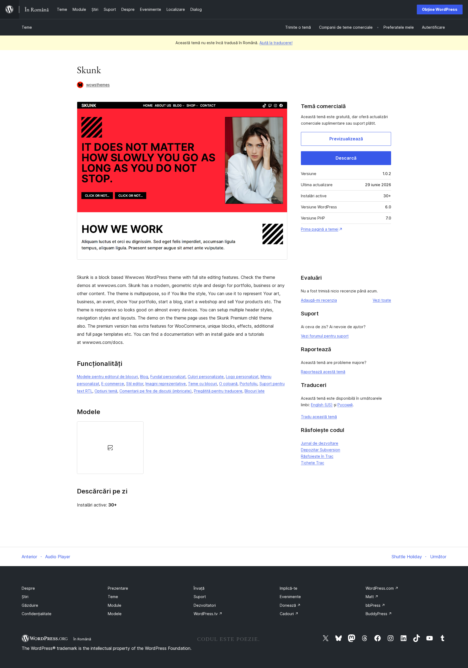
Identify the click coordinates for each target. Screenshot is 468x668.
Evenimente (290, 596)
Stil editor (134, 383)
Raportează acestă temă (323, 371)
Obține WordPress (439, 9)
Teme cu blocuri (202, 383)
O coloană (228, 383)
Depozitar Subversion (320, 449)
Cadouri (289, 613)
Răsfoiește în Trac (317, 456)
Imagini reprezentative (165, 383)
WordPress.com (382, 588)
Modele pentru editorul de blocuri (107, 376)
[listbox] (182, 447)
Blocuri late (255, 391)
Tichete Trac (312, 462)
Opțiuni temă (106, 391)
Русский (345, 404)
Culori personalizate (206, 376)
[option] (110, 447)
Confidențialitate (36, 613)
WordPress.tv (208, 613)
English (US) (322, 404)
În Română (82, 639)
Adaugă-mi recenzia (319, 300)
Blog (144, 376)
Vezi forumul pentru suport (325, 336)
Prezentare (118, 588)
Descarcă (346, 158)
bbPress (375, 605)
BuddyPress (379, 613)
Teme (27, 27)
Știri (25, 596)
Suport (200, 596)
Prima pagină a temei (319, 229)
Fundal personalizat (168, 376)
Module (114, 605)
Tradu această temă (319, 416)
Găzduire (30, 605)
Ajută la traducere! (275, 42)
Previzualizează (346, 138)
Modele (115, 613)
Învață (199, 588)
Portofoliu (248, 383)
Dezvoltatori (205, 605)
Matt (372, 596)
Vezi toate (382, 300)
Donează (290, 605)
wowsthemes (98, 84)
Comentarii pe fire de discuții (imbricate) (155, 391)
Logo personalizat (242, 376)
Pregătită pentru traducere (218, 391)
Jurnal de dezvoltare (319, 443)
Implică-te (288, 588)
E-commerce (112, 383)
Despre (28, 588)
